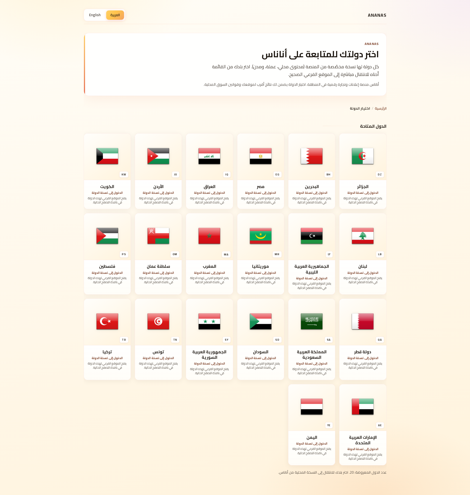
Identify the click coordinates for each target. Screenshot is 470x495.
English (95, 15)
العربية (115, 15)
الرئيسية (381, 108)
